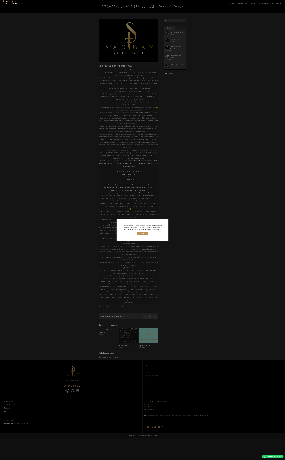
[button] (273, 456)
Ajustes (159, 229)
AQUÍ (148, 227)
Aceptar (142, 233)
